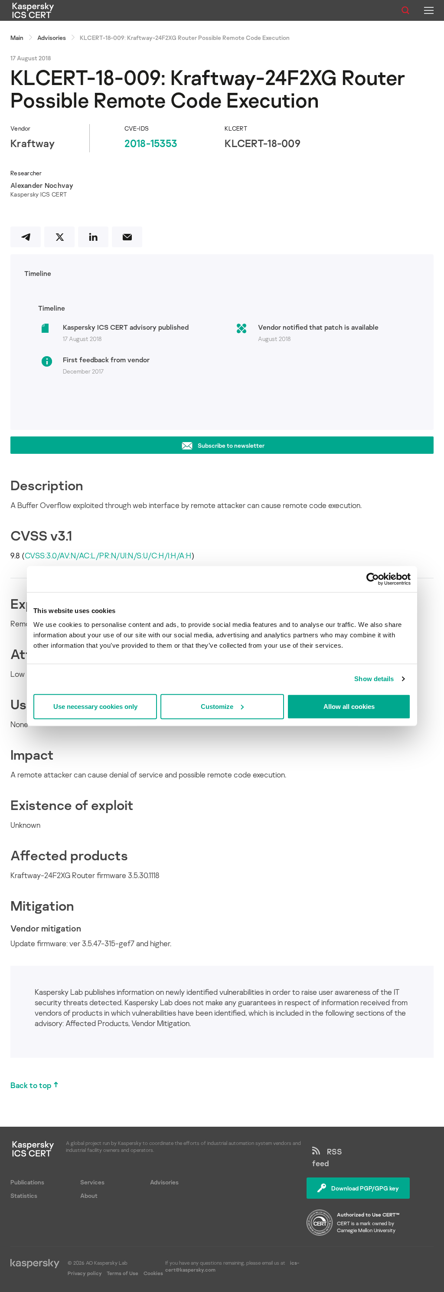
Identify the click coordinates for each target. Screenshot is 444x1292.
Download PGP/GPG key (365, 1188)
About (89, 1195)
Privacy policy (85, 1273)
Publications (27, 1182)
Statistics (23, 1195)
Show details (374, 678)
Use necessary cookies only (95, 706)
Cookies (153, 1273)
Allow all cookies (349, 706)
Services (92, 1182)
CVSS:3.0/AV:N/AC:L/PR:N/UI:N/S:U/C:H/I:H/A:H (108, 555)
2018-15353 (150, 143)
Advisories (51, 37)
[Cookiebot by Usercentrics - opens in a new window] (373, 579)
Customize (217, 706)
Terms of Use (122, 1273)
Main (16, 37)
